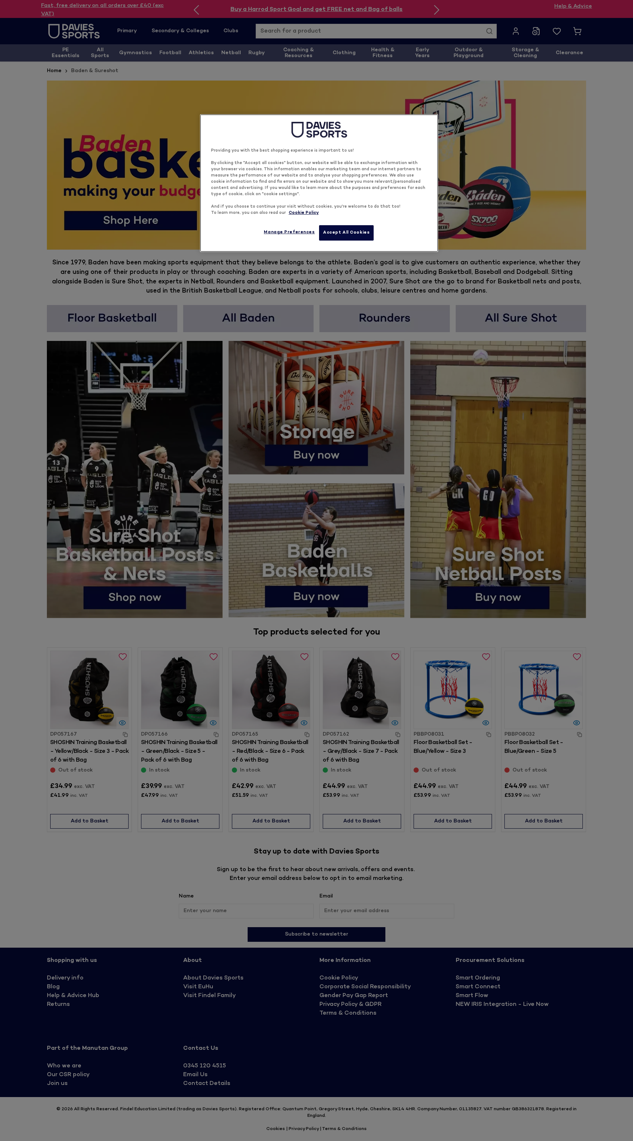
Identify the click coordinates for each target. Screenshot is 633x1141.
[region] (319, 183)
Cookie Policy (304, 213)
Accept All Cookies (346, 232)
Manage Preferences (289, 232)
